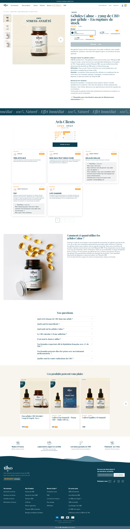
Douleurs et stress (9, 495)
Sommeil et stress (9, 492)
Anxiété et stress (9, 499)
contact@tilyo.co (99, 180)
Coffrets (27, 502)
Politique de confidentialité (68, 520)
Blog (110, 5)
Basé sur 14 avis (65, 127)
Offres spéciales (30, 506)
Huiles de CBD (29, 492)
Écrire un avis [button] (65, 144)
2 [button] (62, 220)
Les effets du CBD (74, 495)
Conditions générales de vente (64, 522)
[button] (7, 18)
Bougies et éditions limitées (34, 512)
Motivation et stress (10, 502)
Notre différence (103, 5)
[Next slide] (61, 39)
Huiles (36, 5)
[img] (19, 152)
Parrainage (50, 502)
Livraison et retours (53, 499)
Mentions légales (58, 520)
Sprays (49, 5)
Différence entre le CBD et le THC (79, 512)
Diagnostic (116, 5)
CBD (64, 5)
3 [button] (67, 220)
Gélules (42, 5)
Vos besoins (14, 5)
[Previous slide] (4, 403)
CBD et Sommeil (74, 492)
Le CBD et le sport (74, 509)
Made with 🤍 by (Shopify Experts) (65, 527)
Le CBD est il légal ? (75, 499)
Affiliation (50, 506)
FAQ (48, 495)
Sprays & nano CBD (31, 495)
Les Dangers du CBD (75, 506)
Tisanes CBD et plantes (32, 509)
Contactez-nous (52, 492)
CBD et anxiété (73, 502)
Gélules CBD (29, 499)
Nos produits (26, 5)
